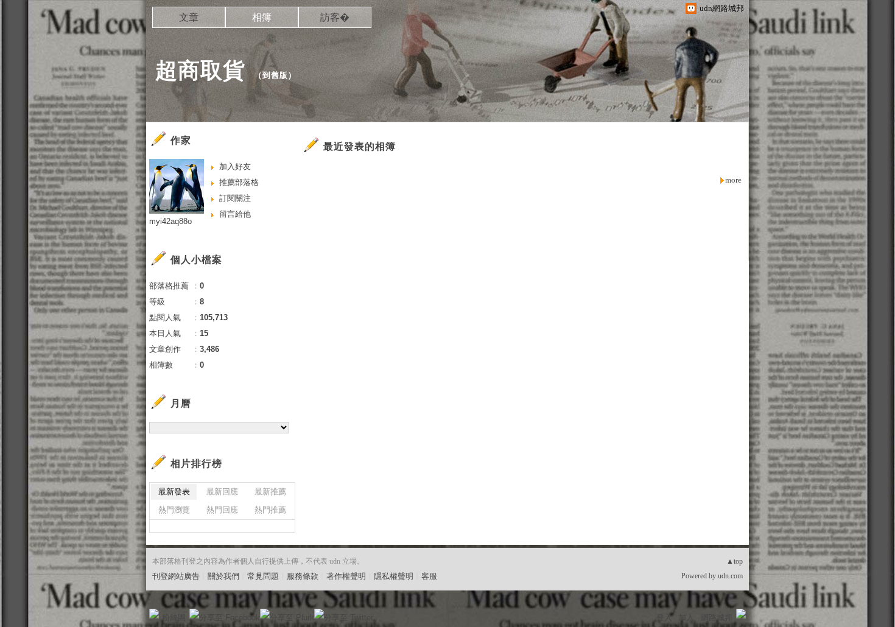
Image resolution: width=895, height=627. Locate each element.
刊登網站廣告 (176, 576)
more (733, 179)
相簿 (262, 17)
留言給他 (235, 214)
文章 (188, 17)
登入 (664, 617)
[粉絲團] (154, 613)
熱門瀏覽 (174, 509)
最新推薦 (270, 491)
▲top (734, 561)
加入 (686, 617)
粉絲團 (174, 617)
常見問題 (263, 576)
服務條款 (302, 576)
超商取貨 (200, 70)
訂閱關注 (235, 198)
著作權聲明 (346, 576)
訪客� (334, 17)
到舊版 (275, 75)
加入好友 (235, 166)
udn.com (730, 576)
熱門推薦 (270, 509)
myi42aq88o (170, 221)
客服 (429, 576)
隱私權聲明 (393, 576)
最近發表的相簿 (359, 146)
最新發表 (174, 491)
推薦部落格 (239, 182)
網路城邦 (716, 617)
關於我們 (223, 576)
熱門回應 (222, 509)
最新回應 (222, 491)
